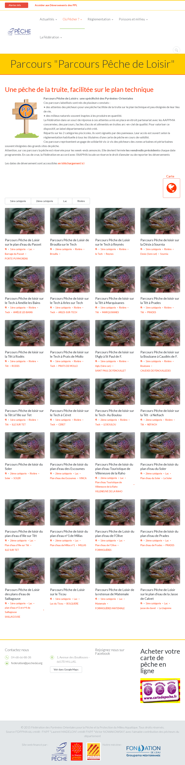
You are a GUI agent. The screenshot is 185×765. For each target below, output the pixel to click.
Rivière (81, 201)
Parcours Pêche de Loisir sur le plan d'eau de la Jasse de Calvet (159, 594)
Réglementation (99, 19)
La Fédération (49, 37)
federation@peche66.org (26, 663)
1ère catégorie (18, 201)
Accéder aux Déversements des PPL (56, 5)
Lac (65, 201)
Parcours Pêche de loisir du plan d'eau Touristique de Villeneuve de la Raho (114, 468)
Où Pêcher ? (71, 19)
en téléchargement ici (71, 163)
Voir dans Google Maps (66, 669)
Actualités (47, 19)
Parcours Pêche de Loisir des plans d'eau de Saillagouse (22, 594)
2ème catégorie (44, 201)
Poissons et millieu (132, 19)
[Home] (18, 32)
